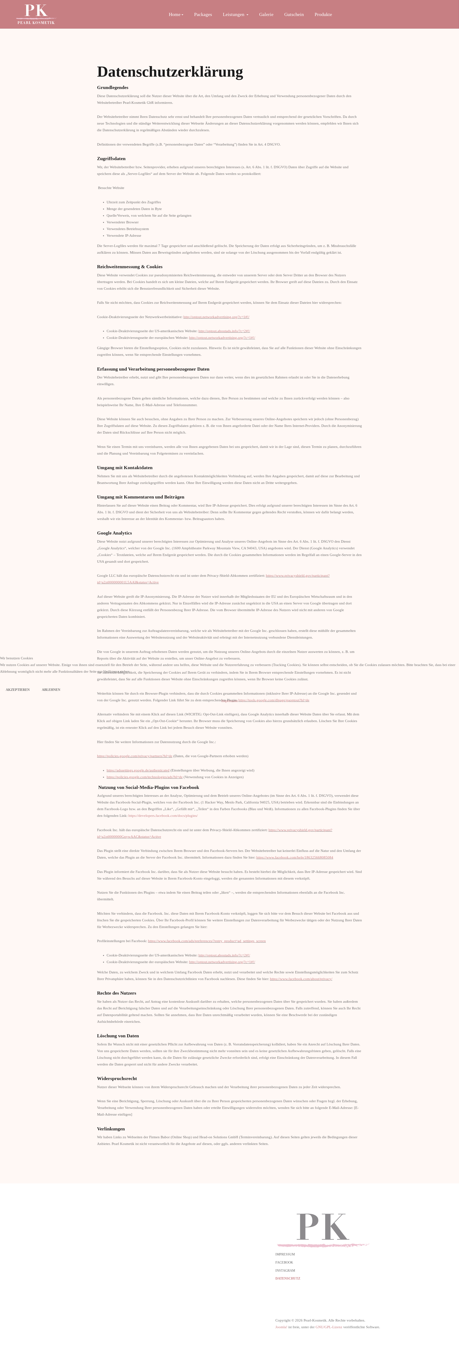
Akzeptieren (18, 690)
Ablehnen (51, 690)
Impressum (229, 701)
